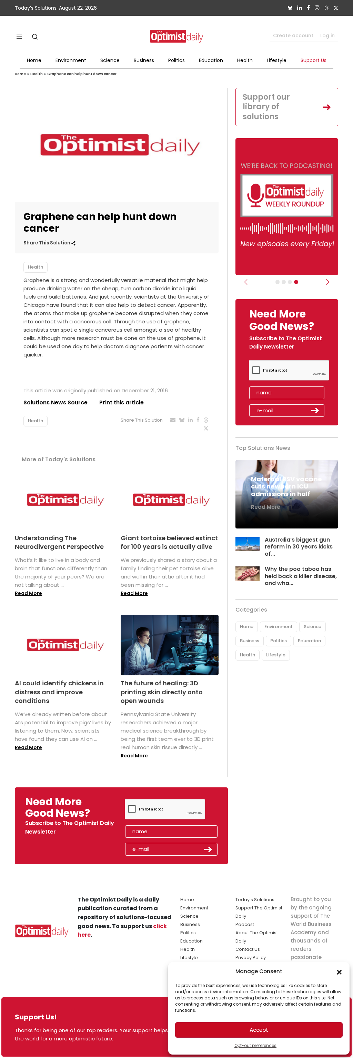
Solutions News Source (55, 402)
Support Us (313, 60)
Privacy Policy (250, 957)
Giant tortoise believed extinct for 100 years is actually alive (169, 542)
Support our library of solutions (266, 107)
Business (144, 60)
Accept (259, 1030)
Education (211, 60)
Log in (327, 35)
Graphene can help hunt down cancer (82, 74)
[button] (339, 971)
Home (34, 60)
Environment (71, 60)
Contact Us (247, 949)
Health (245, 60)
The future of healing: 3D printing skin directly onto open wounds (162, 692)
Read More (28, 593)
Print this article (121, 402)
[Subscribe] (277, 282)
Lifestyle (276, 60)
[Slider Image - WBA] (284, 282)
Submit (315, 410)
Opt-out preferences (255, 1045)
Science (110, 60)
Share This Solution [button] (47, 243)
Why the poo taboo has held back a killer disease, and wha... (301, 576)
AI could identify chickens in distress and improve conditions (59, 692)
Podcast (244, 924)
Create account (293, 35)
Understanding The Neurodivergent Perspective (59, 542)
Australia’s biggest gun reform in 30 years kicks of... (299, 547)
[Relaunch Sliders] (296, 282)
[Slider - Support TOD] (290, 282)
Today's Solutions (254, 899)
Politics (176, 60)
